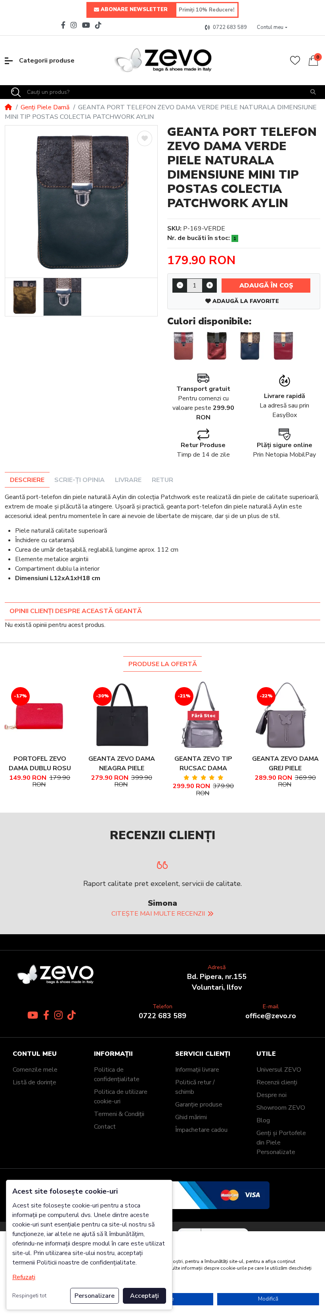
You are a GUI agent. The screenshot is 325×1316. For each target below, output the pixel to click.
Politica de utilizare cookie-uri (120, 1096)
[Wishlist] (295, 60)
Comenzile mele (35, 1069)
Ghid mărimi (191, 1117)
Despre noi (271, 1095)
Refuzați (23, 1277)
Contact (105, 1126)
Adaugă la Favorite (245, 301)
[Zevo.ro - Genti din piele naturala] (162, 60)
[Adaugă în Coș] (30, 715)
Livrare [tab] (128, 480)
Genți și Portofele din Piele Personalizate (281, 1142)
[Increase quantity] (209, 285)
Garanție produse (198, 1104)
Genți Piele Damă (45, 107)
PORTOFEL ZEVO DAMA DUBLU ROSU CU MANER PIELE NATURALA (40, 763)
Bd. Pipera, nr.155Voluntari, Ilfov (217, 982)
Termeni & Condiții (119, 1114)
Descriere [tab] (27, 480)
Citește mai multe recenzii (158, 913)
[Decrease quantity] (179, 285)
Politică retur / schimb (195, 1087)
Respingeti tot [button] (29, 1295)
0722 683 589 (162, 1016)
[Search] (16, 92)
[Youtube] (86, 25)
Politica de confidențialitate (117, 1074)
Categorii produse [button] (47, 60)
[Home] (8, 107)
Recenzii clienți (276, 1082)
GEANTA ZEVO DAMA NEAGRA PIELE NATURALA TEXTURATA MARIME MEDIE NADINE (121, 763)
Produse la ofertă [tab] (162, 664)
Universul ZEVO (278, 1069)
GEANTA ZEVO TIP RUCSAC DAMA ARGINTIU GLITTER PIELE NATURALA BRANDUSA (203, 763)
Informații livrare (197, 1069)
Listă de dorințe (34, 1082)
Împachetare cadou (201, 1130)
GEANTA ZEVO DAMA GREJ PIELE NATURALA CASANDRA (285, 763)
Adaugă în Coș (266, 285)
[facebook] (62, 25)
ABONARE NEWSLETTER (134, 9)
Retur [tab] (162, 480)
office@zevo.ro (270, 1016)
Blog (263, 1120)
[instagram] (74, 25)
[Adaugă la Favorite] (144, 138)
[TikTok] (99, 25)
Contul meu (35, 1054)
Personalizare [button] (95, 1295)
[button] (272, 27)
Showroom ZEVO (280, 1107)
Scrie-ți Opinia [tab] (79, 480)
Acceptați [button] (144, 1295)
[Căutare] (313, 92)
